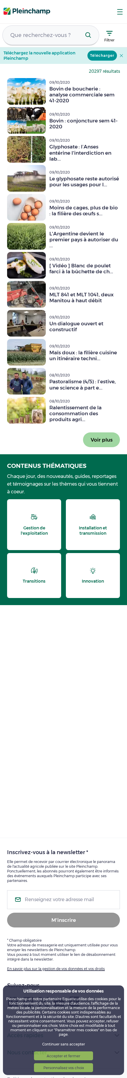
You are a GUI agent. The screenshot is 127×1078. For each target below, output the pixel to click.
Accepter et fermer (63, 1056)
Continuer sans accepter (63, 1044)
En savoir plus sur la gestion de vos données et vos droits (56, 969)
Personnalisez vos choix (63, 1068)
